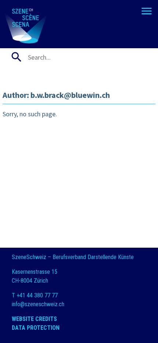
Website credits (34, 318)
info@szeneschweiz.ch (38, 304)
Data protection (36, 327)
